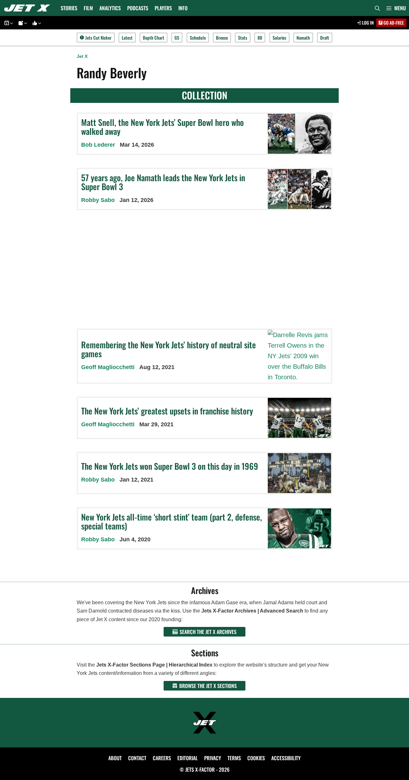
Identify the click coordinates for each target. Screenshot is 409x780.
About (115, 758)
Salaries (279, 37)
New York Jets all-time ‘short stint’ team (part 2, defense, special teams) (171, 521)
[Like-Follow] (36, 23)
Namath (303, 37)
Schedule (198, 37)
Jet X (82, 56)
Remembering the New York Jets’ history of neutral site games (168, 349)
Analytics (110, 8)
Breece (222, 37)
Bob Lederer (98, 145)
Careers (162, 758)
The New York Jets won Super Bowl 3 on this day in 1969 (169, 466)
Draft (324, 37)
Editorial (187, 758)
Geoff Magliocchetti (108, 367)
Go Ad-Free (393, 22)
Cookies (256, 758)
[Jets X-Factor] (28, 8)
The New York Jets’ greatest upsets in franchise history (167, 411)
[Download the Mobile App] (8, 23)
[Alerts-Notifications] (22, 23)
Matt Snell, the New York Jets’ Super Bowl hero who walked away (162, 127)
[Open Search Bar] (377, 8)
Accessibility (286, 758)
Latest (127, 37)
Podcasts (137, 8)
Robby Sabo (98, 200)
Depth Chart (153, 37)
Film (88, 8)
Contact (137, 758)
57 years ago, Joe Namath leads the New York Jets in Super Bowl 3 (163, 182)
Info (183, 8)
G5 (176, 37)
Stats (242, 37)
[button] (396, 8)
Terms (234, 758)
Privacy (212, 758)
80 (260, 37)
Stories (69, 8)
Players (163, 8)
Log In (367, 22)
